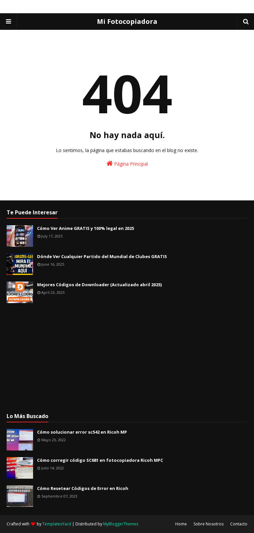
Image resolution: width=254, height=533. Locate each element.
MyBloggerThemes (120, 524)
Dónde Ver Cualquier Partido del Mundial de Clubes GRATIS (102, 256)
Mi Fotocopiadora (127, 21)
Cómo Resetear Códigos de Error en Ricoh (82, 488)
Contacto (238, 524)
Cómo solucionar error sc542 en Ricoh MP (82, 432)
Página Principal (130, 164)
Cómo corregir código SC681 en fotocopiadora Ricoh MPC (100, 460)
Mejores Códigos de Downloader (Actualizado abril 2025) (99, 285)
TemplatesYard (56, 524)
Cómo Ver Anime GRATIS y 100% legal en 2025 (85, 228)
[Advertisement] (127, 357)
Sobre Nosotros (208, 524)
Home (181, 524)
